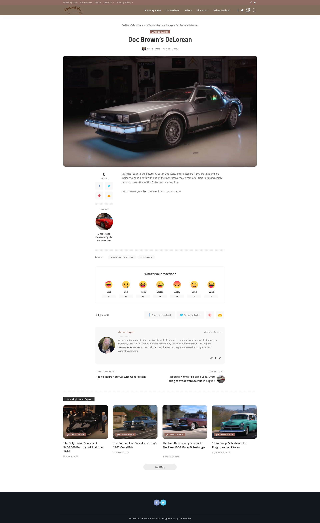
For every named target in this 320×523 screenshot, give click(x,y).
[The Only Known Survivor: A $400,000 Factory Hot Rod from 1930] (85, 422)
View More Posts (211, 332)
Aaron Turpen (154, 49)
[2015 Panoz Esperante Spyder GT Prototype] (104, 221)
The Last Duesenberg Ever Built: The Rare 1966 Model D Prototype (183, 445)
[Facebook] (251, 2)
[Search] (254, 10)
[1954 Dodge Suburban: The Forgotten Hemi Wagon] (234, 422)
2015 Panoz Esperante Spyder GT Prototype (104, 237)
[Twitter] (255, 2)
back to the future (122, 257)
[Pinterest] (99, 195)
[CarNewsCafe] (73, 10)
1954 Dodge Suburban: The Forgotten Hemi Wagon (229, 445)
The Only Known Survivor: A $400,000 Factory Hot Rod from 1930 (83, 447)
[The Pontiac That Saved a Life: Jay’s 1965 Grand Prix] (135, 422)
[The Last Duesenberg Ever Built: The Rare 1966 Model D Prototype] (184, 422)
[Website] (212, 358)
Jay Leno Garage (160, 32)
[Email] (109, 195)
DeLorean (147, 257)
